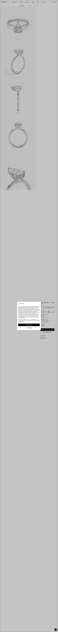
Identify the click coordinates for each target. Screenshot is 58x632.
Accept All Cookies (29, 324)
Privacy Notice (37, 320)
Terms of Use (22, 321)
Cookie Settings (29, 327)
